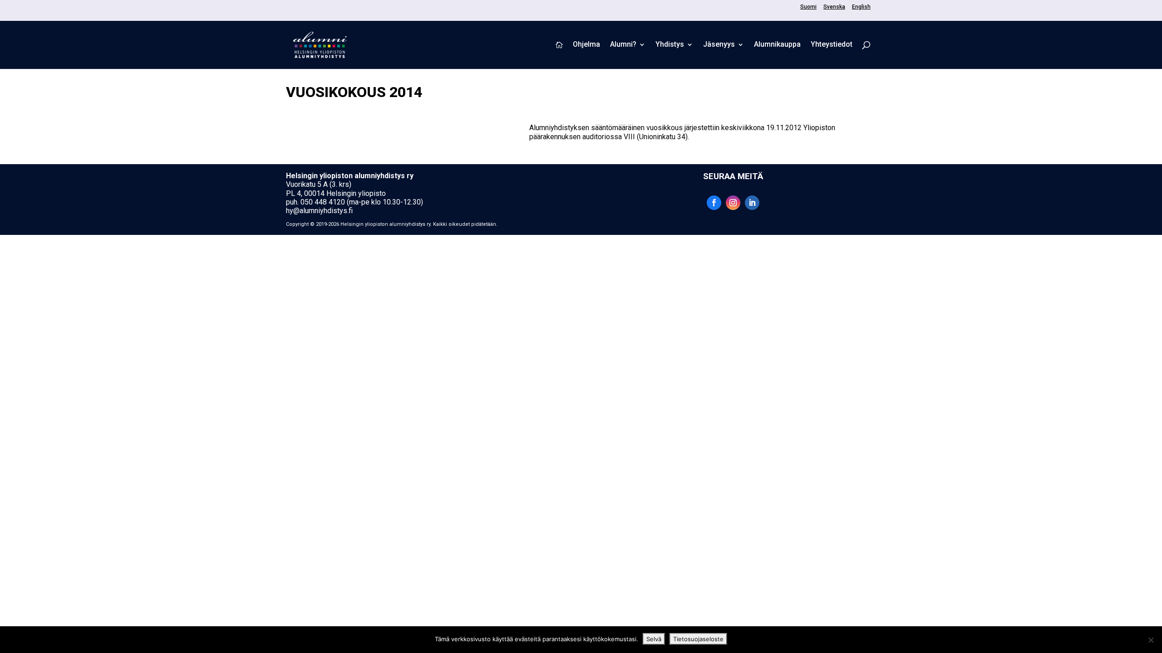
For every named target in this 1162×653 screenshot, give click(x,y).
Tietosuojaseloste (698, 639)
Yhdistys (669, 45)
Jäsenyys (719, 45)
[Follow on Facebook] (714, 202)
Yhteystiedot (831, 45)
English (861, 7)
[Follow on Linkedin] (752, 202)
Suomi (808, 7)
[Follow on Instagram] (733, 202)
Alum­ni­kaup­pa (777, 45)
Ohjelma (586, 45)
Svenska (834, 7)
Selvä (653, 639)
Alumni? (623, 45)
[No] (1150, 639)
